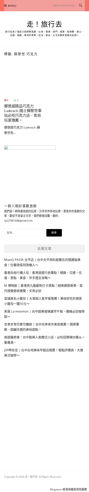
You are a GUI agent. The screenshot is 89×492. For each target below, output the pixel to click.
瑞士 (6, 100)
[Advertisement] (44, 410)
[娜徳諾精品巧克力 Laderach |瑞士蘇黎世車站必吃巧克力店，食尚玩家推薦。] (23, 83)
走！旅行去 (45, 24)
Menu (12, 5)
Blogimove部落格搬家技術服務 (68, 489)
